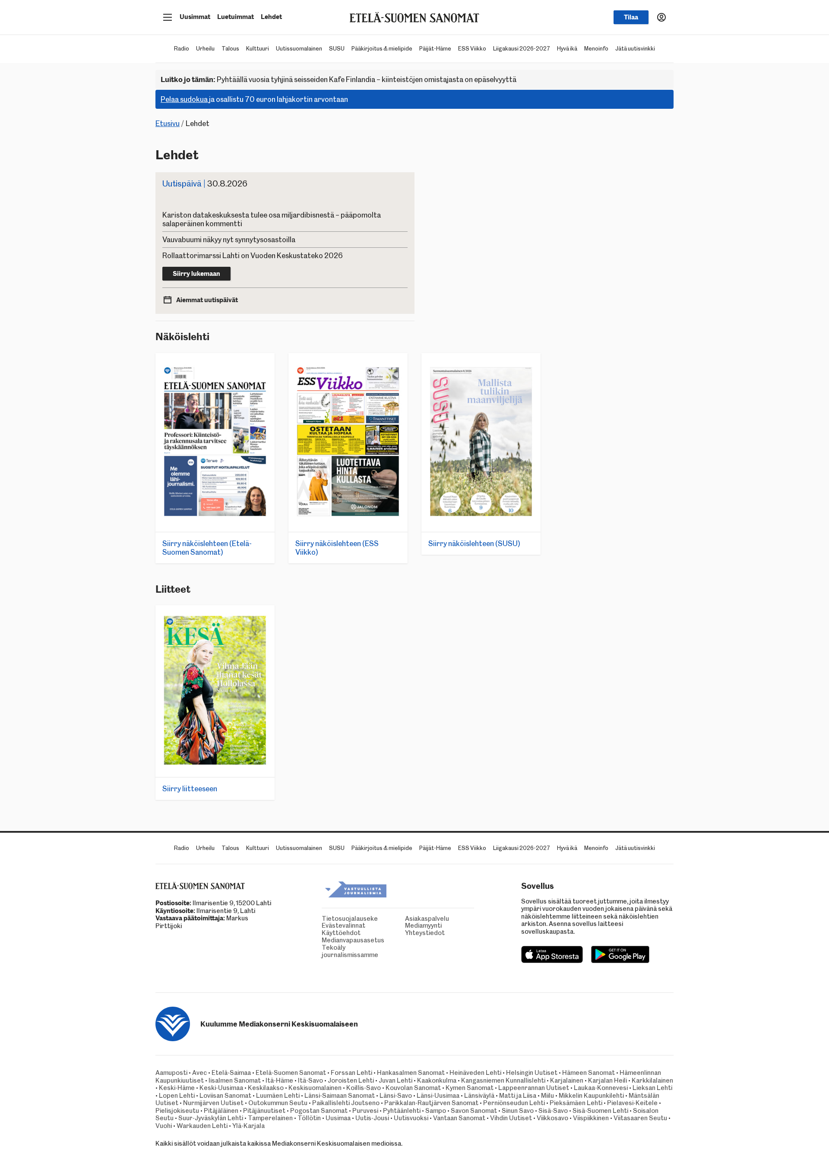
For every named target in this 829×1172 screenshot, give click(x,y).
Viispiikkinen (591, 1118)
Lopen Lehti (177, 1095)
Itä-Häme (279, 1080)
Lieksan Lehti (652, 1088)
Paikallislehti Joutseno (346, 1103)
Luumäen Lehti (278, 1095)
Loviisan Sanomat (225, 1095)
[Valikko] (167, 17)
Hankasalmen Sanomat (411, 1073)
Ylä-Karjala (248, 1126)
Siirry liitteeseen (189, 788)
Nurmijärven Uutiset (213, 1103)
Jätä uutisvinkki (635, 48)
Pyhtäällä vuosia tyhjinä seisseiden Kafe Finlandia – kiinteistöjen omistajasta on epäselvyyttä (338, 79)
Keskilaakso (266, 1088)
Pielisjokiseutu (177, 1111)
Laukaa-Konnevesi (601, 1088)
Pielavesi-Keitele (632, 1103)
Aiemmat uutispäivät (207, 300)
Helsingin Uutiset (531, 1073)
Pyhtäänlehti (402, 1111)
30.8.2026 (204, 184)
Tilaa (631, 17)
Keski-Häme (177, 1088)
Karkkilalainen (652, 1080)
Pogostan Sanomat (319, 1111)
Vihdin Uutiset (511, 1118)
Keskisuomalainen (315, 1088)
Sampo (435, 1111)
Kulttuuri (257, 48)
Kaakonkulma (436, 1080)
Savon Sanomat (474, 1111)
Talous (230, 48)
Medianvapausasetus (324, 940)
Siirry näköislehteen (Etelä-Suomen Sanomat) (207, 547)
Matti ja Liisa (517, 1095)
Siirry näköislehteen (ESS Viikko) (337, 547)
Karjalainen (566, 1080)
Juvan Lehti (395, 1080)
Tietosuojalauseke (324, 918)
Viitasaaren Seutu (640, 1118)
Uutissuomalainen (299, 48)
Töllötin (309, 1118)
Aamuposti (171, 1073)
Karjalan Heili (607, 1080)
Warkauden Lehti (202, 1126)
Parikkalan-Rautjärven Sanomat (431, 1103)
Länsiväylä (479, 1095)
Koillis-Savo (363, 1088)
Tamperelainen (270, 1118)
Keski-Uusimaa (221, 1088)
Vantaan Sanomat (459, 1118)
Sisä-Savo (553, 1111)
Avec (199, 1073)
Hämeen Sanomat (588, 1073)
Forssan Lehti (351, 1073)
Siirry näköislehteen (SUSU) (474, 543)
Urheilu (205, 48)
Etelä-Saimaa (231, 1073)
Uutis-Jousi (372, 1118)
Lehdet (271, 17)
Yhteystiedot (407, 933)
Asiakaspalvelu (407, 918)
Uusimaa (338, 1118)
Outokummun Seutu (277, 1103)
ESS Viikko (472, 48)
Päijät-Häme (435, 48)
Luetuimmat (235, 17)
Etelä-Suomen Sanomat (291, 1073)
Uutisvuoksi (411, 1118)
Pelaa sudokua (184, 99)
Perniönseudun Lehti (514, 1103)
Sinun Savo (518, 1111)
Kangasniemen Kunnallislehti (503, 1080)
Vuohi (163, 1126)
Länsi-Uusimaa (438, 1095)
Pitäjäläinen (221, 1111)
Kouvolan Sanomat (413, 1088)
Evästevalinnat (324, 925)
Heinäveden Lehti (475, 1073)
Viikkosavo (552, 1118)
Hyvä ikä (567, 48)
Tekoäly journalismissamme (324, 951)
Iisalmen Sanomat (235, 1080)
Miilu (547, 1095)
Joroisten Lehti (351, 1080)
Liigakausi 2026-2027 (521, 48)
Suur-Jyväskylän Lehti (210, 1118)
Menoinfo (596, 48)
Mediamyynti (407, 925)
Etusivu (167, 123)
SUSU (337, 48)
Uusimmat (195, 17)
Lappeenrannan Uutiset (533, 1088)
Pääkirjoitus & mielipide (381, 48)
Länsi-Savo (396, 1095)
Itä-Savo (310, 1080)
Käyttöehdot (324, 933)
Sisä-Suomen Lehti (600, 1111)
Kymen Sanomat (470, 1088)
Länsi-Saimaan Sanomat (339, 1095)
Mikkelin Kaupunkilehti (591, 1095)
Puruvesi (365, 1111)
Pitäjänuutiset (264, 1111)
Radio (181, 48)
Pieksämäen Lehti (576, 1103)
